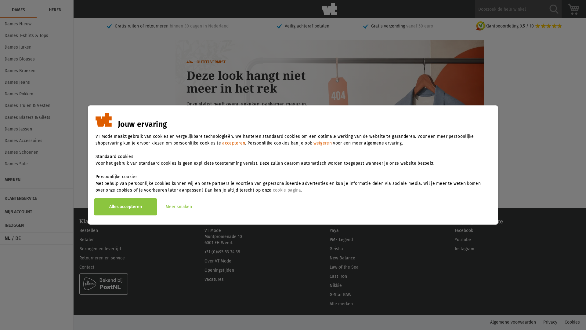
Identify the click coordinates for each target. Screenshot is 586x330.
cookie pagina (287, 190)
